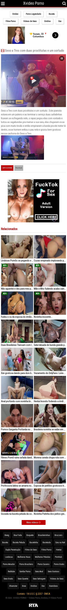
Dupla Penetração (12, 550)
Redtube (11, 571)
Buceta (52, 14)
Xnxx (24, 586)
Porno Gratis (59, 564)
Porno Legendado (33, 14)
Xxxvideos (53, 586)
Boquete (30, 535)
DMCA (47, 593)
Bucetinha (34, 542)
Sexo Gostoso (53, 571)
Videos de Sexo (30, 21)
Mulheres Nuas (24, 557)
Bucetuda (47, 542)
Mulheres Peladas (42, 557)
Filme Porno (11, 21)
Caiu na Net (60, 542)
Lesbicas (9, 557)
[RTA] (33, 606)
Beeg (7, 535)
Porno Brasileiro (26, 564)
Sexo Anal (39, 571)
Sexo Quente (23, 579)
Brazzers (58, 535)
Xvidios (47, 21)
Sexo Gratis (8, 579)
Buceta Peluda (19, 542)
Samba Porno (24, 571)
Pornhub (18, 168)
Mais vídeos (32, 522)
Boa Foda (18, 535)
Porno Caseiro (43, 564)
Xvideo (15, 14)
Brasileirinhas (44, 535)
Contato (21, 593)
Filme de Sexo (31, 550)
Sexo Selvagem (39, 579)
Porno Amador (9, 564)
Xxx (59, 21)
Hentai (59, 550)
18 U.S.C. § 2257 (34, 593)
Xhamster (13, 586)
